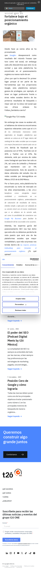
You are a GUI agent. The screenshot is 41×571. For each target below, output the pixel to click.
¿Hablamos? (7, 501)
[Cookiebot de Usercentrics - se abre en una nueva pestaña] (30, 259)
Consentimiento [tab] (7, 265)
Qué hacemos (7, 489)
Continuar (30, 8)
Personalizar (19, 304)
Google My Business (13, 219)
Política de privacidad (16, 566)
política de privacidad (22, 543)
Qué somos (6, 493)
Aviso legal (5, 566)
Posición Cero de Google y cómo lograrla (18, 385)
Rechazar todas (20, 310)
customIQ (19, 567)
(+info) (28, 543)
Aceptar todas (20, 299)
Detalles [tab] (19, 265)
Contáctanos (11, 454)
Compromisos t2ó (9, 567)
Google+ (13, 55)
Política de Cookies (29, 566)
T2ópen (5, 497)
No (20, 11)
